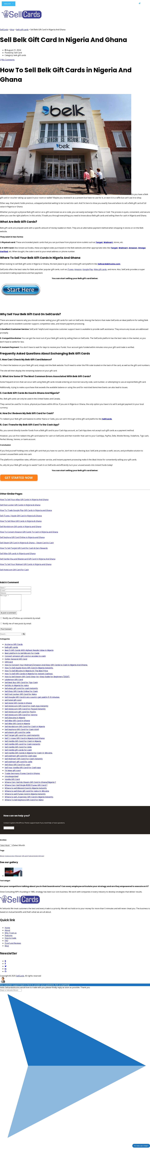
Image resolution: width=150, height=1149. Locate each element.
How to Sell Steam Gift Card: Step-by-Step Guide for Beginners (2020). (37, 676)
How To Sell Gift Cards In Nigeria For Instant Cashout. (29, 673)
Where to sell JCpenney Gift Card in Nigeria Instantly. (29, 797)
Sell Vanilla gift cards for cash (18, 750)
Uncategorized (11, 776)
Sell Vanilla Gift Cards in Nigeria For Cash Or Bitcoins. (28, 753)
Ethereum (18, 856)
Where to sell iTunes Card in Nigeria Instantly (25, 794)
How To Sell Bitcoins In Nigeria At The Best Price (26, 670)
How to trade (81, 3)
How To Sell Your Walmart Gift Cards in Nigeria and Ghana (25, 564)
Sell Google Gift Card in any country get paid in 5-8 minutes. (32, 697)
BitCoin (2, 856)
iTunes (70, 269)
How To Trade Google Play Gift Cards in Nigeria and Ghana (26, 510)
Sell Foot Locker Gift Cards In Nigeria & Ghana (20, 505)
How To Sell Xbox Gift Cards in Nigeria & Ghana (20, 521)
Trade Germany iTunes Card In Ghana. (22, 773)
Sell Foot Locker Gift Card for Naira (21, 694)
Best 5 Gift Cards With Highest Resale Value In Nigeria (29, 650)
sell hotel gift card (13, 700)
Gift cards (25, 856)
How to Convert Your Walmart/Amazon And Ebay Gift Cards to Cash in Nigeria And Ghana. (46, 665)
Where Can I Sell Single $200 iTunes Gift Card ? (26, 785)
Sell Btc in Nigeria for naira (17, 685)
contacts (9, 828)
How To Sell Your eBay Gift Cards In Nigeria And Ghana (24, 499)
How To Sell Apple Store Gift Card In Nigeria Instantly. (29, 667)
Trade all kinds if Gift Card (36, 856)
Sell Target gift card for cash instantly (22, 735)
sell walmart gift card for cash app (21, 756)
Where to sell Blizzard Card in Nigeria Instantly (26, 788)
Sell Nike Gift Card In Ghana (17, 720)
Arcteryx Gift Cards (14, 644)
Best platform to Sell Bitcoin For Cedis (22, 653)
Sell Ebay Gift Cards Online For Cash (21, 691)
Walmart (123, 248)
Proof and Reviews (106, 3)
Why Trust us (54, 3)
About (42, 3)
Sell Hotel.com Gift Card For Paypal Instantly (25, 709)
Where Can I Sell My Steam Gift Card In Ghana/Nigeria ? (30, 782)
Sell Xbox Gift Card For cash (17, 764)
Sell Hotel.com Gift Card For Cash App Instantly (26, 706)
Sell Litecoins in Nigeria (15, 717)
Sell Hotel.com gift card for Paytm (20, 711)
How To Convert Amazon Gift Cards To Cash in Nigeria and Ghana (29, 532)
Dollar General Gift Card (16, 659)
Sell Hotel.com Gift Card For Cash (14, 569)
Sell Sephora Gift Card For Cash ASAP (22, 729)
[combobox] (19, 845)
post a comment (9, 613)
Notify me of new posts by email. (17, 623)
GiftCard (9, 662)
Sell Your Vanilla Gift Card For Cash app (23, 767)
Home (32, 3)
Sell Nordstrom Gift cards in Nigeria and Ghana (20, 526)
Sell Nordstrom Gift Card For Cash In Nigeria (25, 726)
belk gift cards (11, 647)
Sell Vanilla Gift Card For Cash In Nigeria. (23, 741)
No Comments (8, 59)
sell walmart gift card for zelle (18, 761)
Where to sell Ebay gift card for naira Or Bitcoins (27, 791)
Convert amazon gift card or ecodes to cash (25, 656)
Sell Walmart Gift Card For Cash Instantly (24, 758)
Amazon (133, 248)
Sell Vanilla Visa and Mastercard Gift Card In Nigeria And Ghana (27, 559)
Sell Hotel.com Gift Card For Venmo (21, 714)
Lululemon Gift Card (14, 679)
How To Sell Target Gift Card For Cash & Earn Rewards (24, 548)
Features (67, 3)
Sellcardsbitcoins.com (109, 264)
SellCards (107, 419)
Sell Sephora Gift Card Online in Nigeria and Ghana (22, 537)
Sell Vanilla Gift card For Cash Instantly (22, 744)
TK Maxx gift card (13, 770)
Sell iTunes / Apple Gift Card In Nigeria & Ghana (21, 515)
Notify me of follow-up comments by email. (21, 618)
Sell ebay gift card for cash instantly (21, 688)
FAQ (93, 3)
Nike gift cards (100, 269)
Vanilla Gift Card (12, 779)
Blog (120, 3)
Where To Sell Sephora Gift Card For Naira (24, 800)
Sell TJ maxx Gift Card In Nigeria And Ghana (25, 738)
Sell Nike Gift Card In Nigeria (17, 723)
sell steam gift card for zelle (17, 732)
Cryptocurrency (10, 856)
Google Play (87, 269)
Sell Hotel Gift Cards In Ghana (18, 703)
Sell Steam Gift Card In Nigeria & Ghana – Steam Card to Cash (27, 542)
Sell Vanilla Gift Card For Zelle (18, 747)
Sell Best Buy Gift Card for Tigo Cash (21, 682)
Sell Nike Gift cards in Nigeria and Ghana (18, 553)
